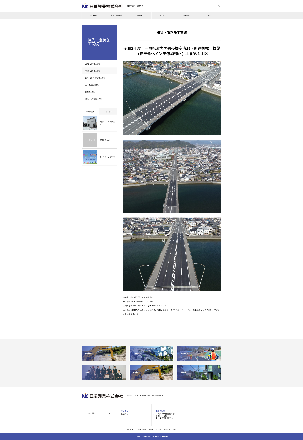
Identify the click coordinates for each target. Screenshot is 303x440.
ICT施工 (163, 15)
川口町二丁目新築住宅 (165, 414)
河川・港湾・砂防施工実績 (95, 78)
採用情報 (186, 15)
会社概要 (93, 15)
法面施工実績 (90, 92)
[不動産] (199, 379)
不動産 (139, 15)
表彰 (209, 15)
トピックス (108, 111)
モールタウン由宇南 (164, 418)
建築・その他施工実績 (93, 99)
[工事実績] (151, 360)
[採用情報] (199, 360)
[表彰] (104, 379)
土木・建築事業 (116, 15)
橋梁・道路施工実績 (92, 71)
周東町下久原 (161, 416)
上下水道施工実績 (92, 85)
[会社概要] (104, 360)
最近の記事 (90, 111)
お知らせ (124, 414)
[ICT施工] (151, 379)
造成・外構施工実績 (92, 64)
